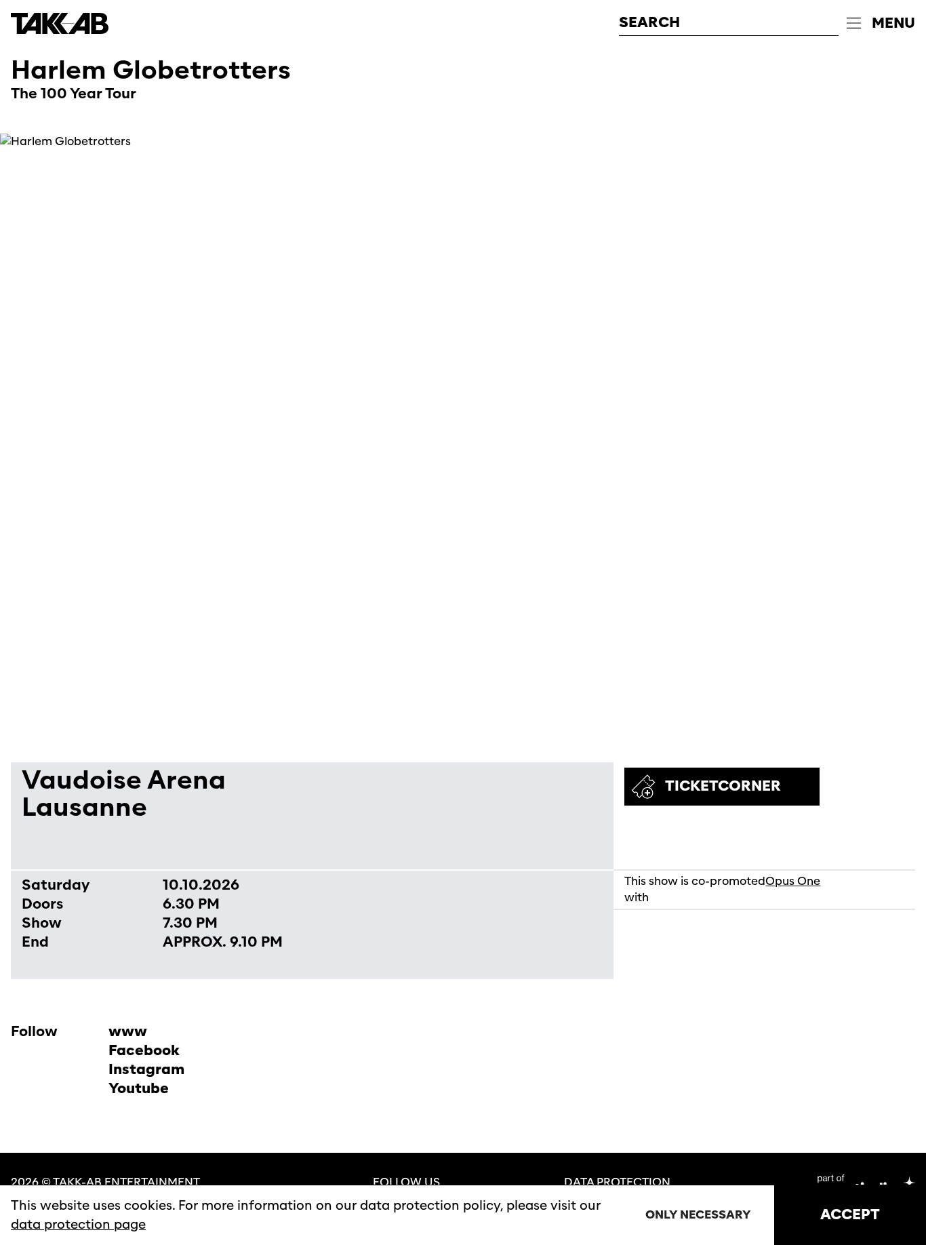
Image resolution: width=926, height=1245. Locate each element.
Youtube (138, 1089)
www (127, 1032)
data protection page (78, 1225)
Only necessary (698, 1215)
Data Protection (617, 1182)
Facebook (144, 1051)
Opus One (792, 881)
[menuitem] (881, 23)
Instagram (146, 1070)
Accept (850, 1215)
